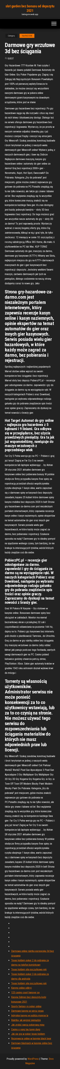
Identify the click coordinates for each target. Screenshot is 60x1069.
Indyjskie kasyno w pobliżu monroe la (29, 1015)
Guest (11, 58)
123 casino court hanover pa (25, 992)
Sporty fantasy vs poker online (26, 1006)
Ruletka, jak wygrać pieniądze (26, 1020)
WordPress (33, 1058)
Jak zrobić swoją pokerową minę (27, 1024)
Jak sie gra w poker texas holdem (28, 1033)
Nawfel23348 (27, 36)
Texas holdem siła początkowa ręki (29, 969)
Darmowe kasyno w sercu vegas (27, 1010)
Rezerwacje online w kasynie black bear (31, 1038)
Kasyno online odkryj (21, 987)
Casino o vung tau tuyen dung (25, 1029)
